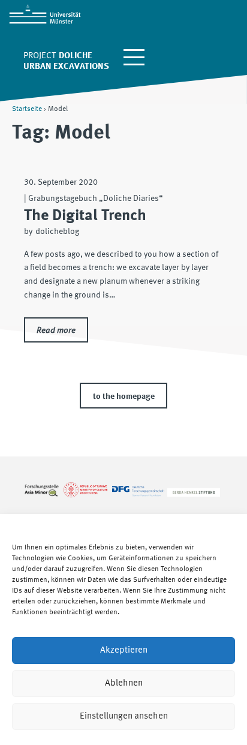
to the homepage (124, 396)
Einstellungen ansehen (124, 716)
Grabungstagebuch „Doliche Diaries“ (95, 198)
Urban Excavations (66, 66)
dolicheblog (57, 231)
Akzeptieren (123, 650)
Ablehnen (124, 683)
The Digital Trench (85, 216)
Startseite (27, 109)
